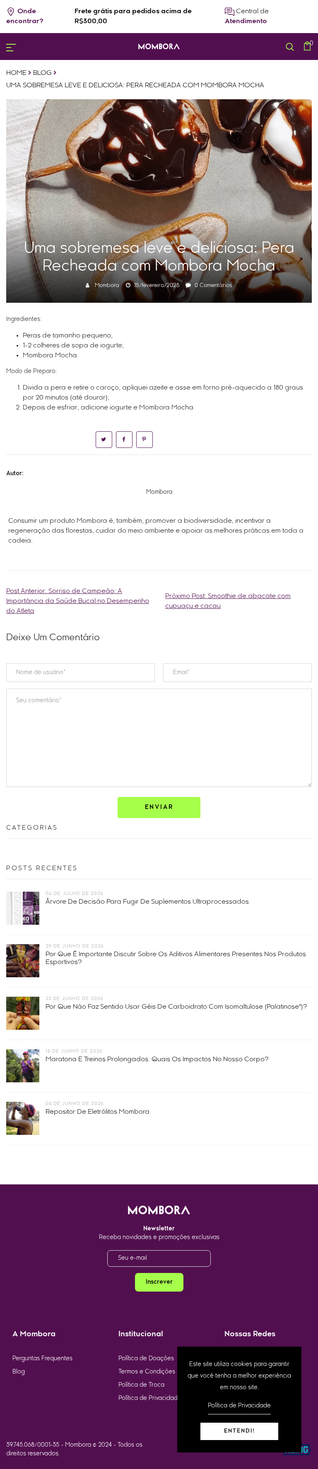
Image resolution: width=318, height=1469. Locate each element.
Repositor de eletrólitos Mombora (97, 1112)
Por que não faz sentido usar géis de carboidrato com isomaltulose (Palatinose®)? (176, 1007)
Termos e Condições (146, 1372)
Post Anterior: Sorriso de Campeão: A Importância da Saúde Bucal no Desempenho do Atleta (77, 601)
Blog (18, 1372)
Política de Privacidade (149, 1398)
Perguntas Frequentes (42, 1359)
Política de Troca (141, 1385)
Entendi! (239, 1431)
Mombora (107, 285)
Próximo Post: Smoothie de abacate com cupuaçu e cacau (228, 601)
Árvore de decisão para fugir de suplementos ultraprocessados (147, 902)
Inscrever (159, 1282)
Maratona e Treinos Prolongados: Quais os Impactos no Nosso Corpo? (157, 1059)
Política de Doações (146, 1359)
